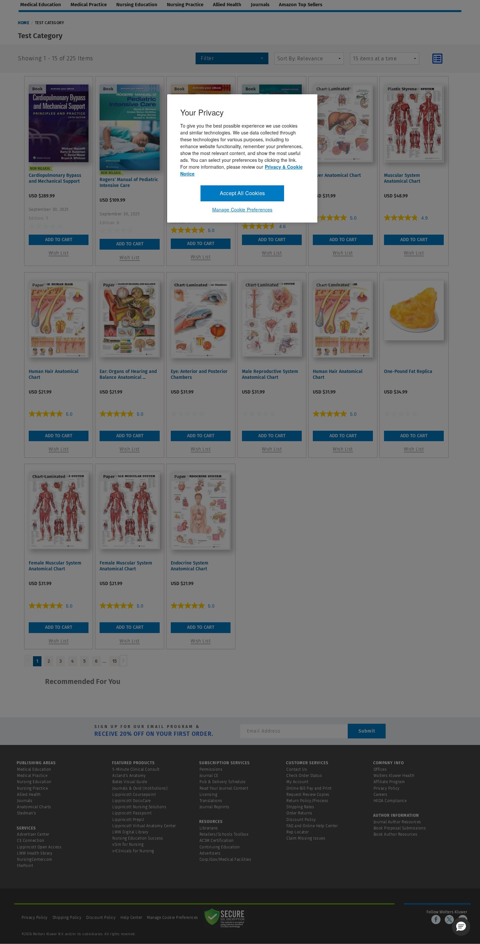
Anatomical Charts (34, 807)
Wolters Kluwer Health (394, 775)
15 (114, 661)
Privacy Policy (387, 788)
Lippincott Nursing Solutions (139, 807)
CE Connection (30, 840)
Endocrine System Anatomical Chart (189, 566)
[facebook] (435, 919)
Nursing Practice (32, 788)
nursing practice (185, 5)
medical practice (89, 5)
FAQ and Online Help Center (312, 826)
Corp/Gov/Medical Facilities (225, 859)
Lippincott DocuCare (131, 800)
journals (260, 5)
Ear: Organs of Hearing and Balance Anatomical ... (128, 374)
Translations (211, 800)
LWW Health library (34, 853)
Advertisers (210, 853)
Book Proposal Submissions (400, 828)
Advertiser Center (33, 834)
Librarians (209, 828)
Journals (24, 800)
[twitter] (449, 919)
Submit (367, 731)
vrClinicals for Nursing (133, 851)
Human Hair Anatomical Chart (53, 374)
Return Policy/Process (307, 800)
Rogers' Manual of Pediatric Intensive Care (129, 182)
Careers (381, 794)
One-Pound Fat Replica (408, 371)
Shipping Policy (67, 917)
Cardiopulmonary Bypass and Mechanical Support (55, 178)
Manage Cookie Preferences (172, 917)
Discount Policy (301, 819)
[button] (461, 927)
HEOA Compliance (390, 800)
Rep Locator (297, 832)
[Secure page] (225, 917)
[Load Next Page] (123, 660)
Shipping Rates (300, 807)
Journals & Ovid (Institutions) (140, 788)
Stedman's (26, 813)
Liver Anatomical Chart (337, 175)
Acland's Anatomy (129, 775)
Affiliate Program (389, 782)
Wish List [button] (59, 253)
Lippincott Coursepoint (134, 794)
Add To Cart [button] (58, 239)
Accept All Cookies (242, 193)
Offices (380, 769)
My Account (297, 782)
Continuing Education (220, 847)
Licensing (208, 794)
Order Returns (299, 813)
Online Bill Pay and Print (309, 788)
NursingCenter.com (34, 859)
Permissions (211, 769)
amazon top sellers (300, 5)
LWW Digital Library (130, 832)
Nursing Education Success (137, 838)
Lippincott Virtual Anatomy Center (144, 826)
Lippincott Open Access (39, 847)
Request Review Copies (307, 794)
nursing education (136, 5)
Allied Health (29, 794)
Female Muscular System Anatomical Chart (55, 566)
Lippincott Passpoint (132, 813)
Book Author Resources (396, 834)
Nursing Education (34, 782)
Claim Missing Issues (305, 838)
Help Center (131, 917)
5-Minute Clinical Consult (136, 769)
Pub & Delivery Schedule (223, 782)
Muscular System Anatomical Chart (402, 178)
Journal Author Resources (397, 822)
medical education (40, 5)
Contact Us (296, 769)
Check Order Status (304, 775)
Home (23, 23)
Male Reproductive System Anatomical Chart (270, 374)
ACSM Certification (217, 840)
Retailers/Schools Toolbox (224, 834)
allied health (227, 5)
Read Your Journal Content (224, 788)
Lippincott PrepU (128, 819)
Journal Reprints (215, 807)
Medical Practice (32, 775)
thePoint (25, 865)
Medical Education (34, 769)
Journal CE (209, 775)
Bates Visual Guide (129, 782)
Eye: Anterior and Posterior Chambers (199, 374)
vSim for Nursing (127, 844)
